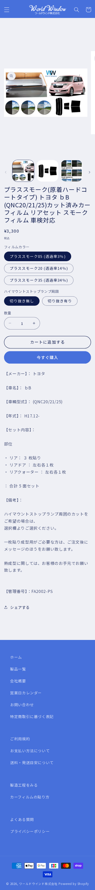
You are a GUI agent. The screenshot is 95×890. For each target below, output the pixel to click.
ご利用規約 (20, 738)
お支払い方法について (30, 750)
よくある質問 (22, 819)
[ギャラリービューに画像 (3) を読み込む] (71, 171)
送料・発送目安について (32, 762)
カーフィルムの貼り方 (29, 796)
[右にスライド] (89, 172)
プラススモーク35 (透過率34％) (39, 280)
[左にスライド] (5, 172)
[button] (6, 9)
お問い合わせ (22, 704)
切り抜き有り (60, 300)
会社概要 (18, 680)
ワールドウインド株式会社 (38, 884)
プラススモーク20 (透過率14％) (39, 268)
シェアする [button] (20, 607)
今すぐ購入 (47, 357)
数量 (7, 312)
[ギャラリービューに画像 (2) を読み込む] (47, 171)
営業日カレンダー (26, 692)
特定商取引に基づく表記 (32, 716)
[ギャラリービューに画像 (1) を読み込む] (23, 171)
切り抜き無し (22, 300)
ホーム (16, 657)
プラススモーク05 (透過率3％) (38, 256)
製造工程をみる (24, 785)
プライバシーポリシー (30, 831)
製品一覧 (18, 669)
